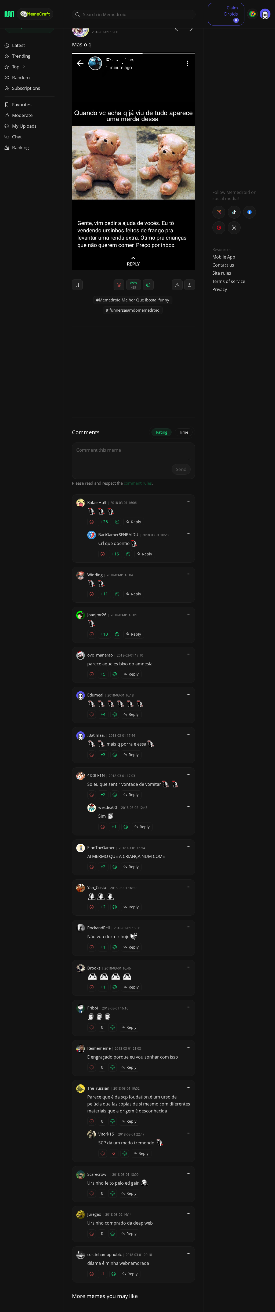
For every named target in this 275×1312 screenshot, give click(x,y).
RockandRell (98, 927)
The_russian (98, 1088)
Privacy (219, 289)
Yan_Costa (96, 887)
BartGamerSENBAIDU (118, 534)
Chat (17, 137)
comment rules (138, 483)
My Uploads (24, 126)
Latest (18, 45)
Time (183, 432)
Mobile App (223, 257)
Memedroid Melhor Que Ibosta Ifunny (134, 300)
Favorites (21, 104)
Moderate (22, 115)
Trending (21, 56)
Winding (95, 574)
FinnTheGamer (101, 847)
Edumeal (95, 695)
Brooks (94, 968)
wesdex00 (107, 807)
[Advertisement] (237, 100)
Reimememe (99, 1048)
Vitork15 (106, 1134)
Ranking (20, 147)
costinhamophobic (104, 1254)
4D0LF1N (96, 775)
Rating (161, 432)
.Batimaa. (96, 735)
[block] (189, 284)
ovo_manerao (100, 655)
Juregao (94, 1214)
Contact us (223, 265)
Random (21, 77)
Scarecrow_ (97, 1174)
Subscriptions (26, 88)
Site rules (221, 273)
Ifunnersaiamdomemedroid (134, 310)
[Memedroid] (9, 14)
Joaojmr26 (97, 614)
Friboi (92, 1008)
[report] (177, 284)
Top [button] (16, 67)
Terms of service (228, 281)
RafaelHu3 (96, 502)
